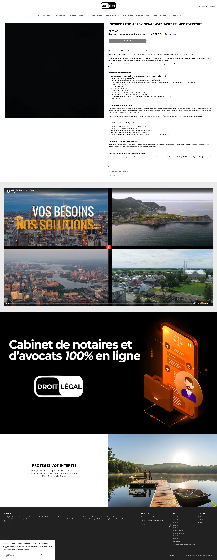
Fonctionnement (95, 16)
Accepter (27, 555)
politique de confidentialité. (22, 549)
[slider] (100, 303)
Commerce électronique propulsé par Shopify (198, 555)
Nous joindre (151, 16)
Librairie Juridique (112, 16)
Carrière (139, 16)
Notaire (82, 16)
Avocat (73, 16)
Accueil (36, 16)
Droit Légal (179, 555)
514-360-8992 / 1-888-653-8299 (172, 16)
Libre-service (60, 16)
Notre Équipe (128, 16)
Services (46, 16)
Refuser (43, 555)
